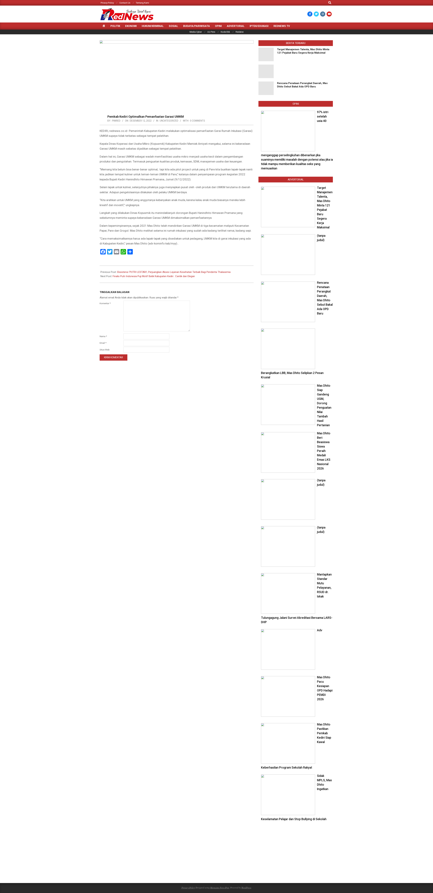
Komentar (105, 303)
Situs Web (105, 349)
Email (103, 343)
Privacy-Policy (188, 887)
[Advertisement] (295, 851)
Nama (103, 336)
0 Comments (197, 120)
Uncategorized (169, 120)
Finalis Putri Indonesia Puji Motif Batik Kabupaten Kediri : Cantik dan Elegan (154, 276)
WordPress (246, 887)
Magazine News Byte (219, 887)
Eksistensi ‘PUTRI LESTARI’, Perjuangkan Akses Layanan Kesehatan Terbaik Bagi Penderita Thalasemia (174, 272)
